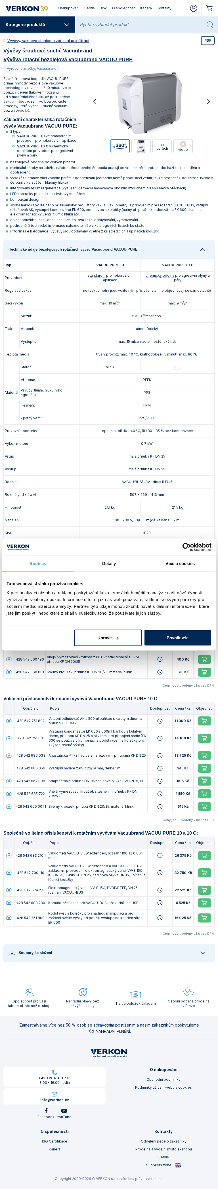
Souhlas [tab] (38, 563)
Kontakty (164, 8)
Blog (103, 8)
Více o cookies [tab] (179, 563)
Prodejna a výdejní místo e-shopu (163, 1149)
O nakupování (67, 8)
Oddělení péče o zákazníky (163, 1141)
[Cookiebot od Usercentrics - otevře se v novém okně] (186, 547)
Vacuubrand (46, 68)
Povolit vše (177, 637)
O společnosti (124, 8)
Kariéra (146, 8)
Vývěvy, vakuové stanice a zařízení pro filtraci (48, 40)
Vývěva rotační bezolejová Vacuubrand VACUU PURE (68, 59)
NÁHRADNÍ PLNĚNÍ (113, 1031)
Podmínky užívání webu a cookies (163, 1087)
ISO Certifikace (54, 1141)
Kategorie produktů (25, 24)
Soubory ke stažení (35, 953)
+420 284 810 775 (54, 1078)
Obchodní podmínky (163, 1079)
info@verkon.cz (54, 1100)
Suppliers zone (159, 1165)
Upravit (104, 637)
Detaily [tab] (109, 563)
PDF (207, 40)
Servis (89, 8)
